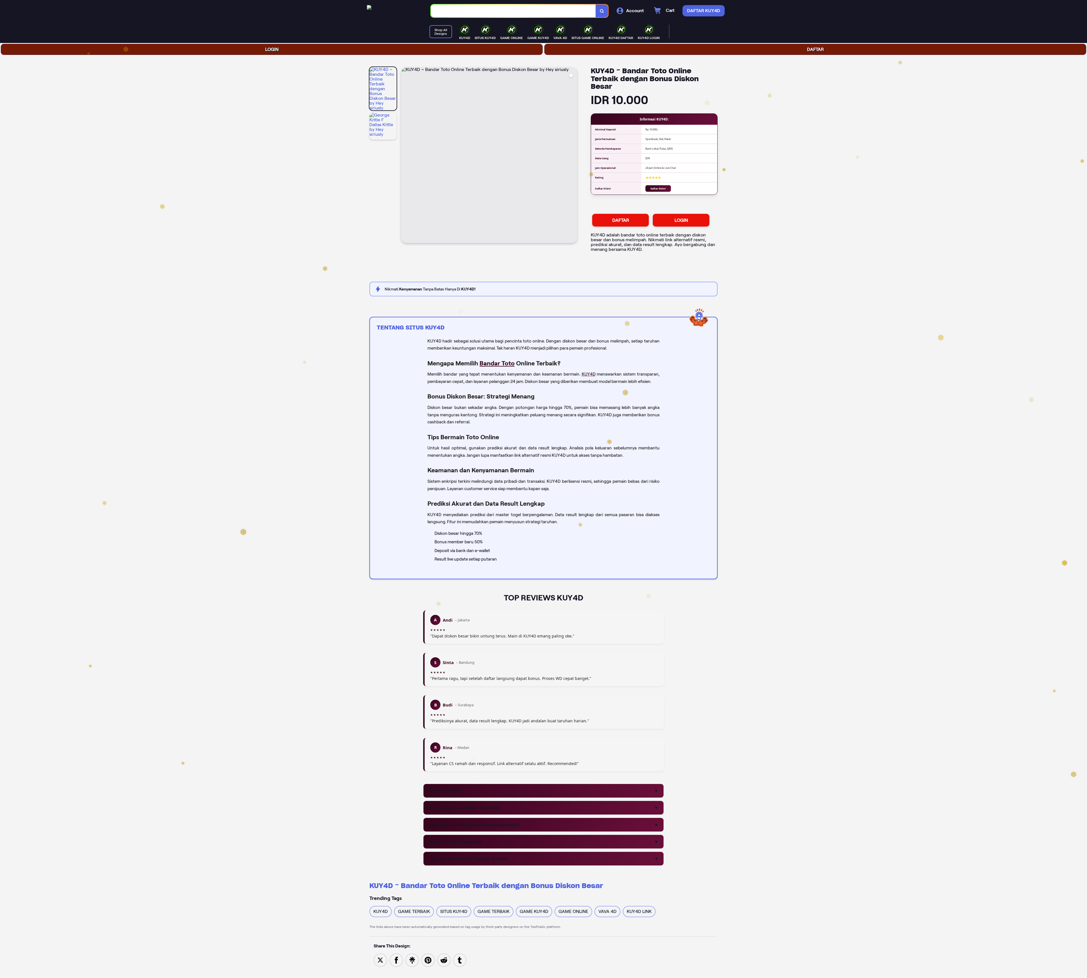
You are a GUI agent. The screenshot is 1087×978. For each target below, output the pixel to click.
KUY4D (589, 374)
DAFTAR (815, 49)
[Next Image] (572, 156)
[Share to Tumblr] (460, 959)
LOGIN (272, 49)
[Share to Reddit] (444, 959)
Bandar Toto (497, 363)
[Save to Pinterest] (428, 959)
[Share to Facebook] (396, 959)
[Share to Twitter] (380, 959)
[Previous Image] (405, 156)
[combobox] (513, 11)
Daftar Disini (658, 188)
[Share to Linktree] (412, 959)
